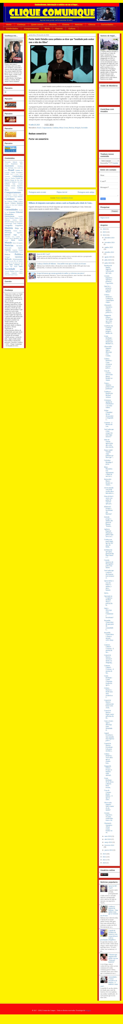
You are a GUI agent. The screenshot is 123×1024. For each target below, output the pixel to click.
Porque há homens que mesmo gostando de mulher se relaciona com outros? (61, 273)
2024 (104, 235)
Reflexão (8, 259)
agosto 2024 (109, 257)
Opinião (8, 250)
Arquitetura (14, 164)
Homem (15, 230)
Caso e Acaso (14, 174)
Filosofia (7, 221)
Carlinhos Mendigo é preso (108, 462)
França (12, 221)
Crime (15, 201)
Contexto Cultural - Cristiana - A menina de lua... (109, 669)
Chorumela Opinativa (11, 182)
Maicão (11, 238)
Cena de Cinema (10, 178)
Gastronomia (8, 223)
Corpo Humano (18, 196)
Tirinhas (12, 271)
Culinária (20, 205)
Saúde (21, 266)
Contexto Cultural (18, 195)
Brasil (39, 127)
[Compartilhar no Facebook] (51, 125)
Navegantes (20, 243)
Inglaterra (20, 232)
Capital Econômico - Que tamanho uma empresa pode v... (109, 736)
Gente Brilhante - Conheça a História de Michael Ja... (108, 339)
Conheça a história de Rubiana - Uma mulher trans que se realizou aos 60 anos (61, 263)
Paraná (21, 250)
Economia (12, 212)
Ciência (91, 24)
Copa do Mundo (9, 196)
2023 (104, 854)
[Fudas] (10, 107)
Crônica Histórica (17, 203)
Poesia (21, 252)
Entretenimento (9, 216)
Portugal (7, 257)
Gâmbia (21, 221)
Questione (19, 257)
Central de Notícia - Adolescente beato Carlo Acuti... (109, 703)
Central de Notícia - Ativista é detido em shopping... (108, 658)
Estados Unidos (14, 218)
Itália (21, 235)
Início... (106, 593)
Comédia (20, 190)
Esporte (59, 29)
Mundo (8, 242)
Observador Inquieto (14, 248)
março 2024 (108, 842)
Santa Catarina (14, 264)
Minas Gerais (63, 127)
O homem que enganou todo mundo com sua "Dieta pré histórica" (113, 958)
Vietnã (15, 274)
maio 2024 (108, 836)
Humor (21, 230)
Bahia (6, 168)
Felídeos (15, 220)
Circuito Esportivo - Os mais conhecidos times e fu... (108, 816)
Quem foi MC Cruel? (43, 254)
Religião (77, 127)
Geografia (8, 225)
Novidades (20, 246)
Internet (7, 235)
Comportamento (31, 29)
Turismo (17, 271)
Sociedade (84, 127)
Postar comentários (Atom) (64, 198)
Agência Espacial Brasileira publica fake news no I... (108, 532)
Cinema (65, 24)
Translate (115, 163)
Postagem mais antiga (86, 192)
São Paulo (13, 266)
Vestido (12, 274)
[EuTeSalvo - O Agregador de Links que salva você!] (10, 122)
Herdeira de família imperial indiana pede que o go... (109, 269)
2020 (104, 863)
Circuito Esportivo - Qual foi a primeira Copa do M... (108, 279)
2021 (104, 860)
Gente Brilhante (18, 223)
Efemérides (9, 214)
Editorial (19, 212)
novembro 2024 (109, 242)
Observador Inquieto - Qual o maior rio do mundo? (109, 806)
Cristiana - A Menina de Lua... (108, 424)
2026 (104, 229)
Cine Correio (18, 184)
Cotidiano (55, 127)
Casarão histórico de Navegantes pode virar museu (108, 563)
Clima (6, 188)
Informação (8, 232)
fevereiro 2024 (109, 845)
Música (14, 243)
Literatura (7, 236)
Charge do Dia (14, 180)
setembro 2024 (109, 252)
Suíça (21, 269)
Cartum (7, 174)
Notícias (79, 24)
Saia (19, 263)
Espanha (20, 216)
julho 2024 (108, 260)
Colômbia (12, 188)
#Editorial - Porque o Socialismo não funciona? (108, 510)
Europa (21, 218)
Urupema (7, 273)
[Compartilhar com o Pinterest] (53, 125)
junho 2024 (108, 263)
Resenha (11, 261)
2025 (104, 232)
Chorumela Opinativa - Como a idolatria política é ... (108, 308)
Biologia (10, 168)
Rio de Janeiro (18, 261)
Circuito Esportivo (17, 186)
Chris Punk (20, 182)
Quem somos (37, 24)
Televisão (7, 271)
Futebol (16, 221)
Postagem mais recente (37, 192)
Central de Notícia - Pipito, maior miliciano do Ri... (109, 714)
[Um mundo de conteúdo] (5, 92)
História (52, 24)
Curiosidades (107, 24)
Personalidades (13, 252)
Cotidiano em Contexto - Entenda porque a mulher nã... (108, 329)
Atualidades (9, 166)
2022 (104, 857)
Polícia (7, 254)
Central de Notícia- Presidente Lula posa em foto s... (108, 747)
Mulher (20, 240)
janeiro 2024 (109, 850)
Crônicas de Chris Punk (11, 205)
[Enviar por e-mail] (45, 125)
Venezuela (7, 274)
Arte (21, 164)
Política (19, 254)
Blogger (88, 1010)
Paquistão (14, 250)
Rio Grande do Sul (9, 263)
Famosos (7, 220)
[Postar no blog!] (47, 125)
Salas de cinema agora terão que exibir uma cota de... (109, 443)
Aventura (20, 166)
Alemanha (7, 162)
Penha (6, 252)
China (21, 180)
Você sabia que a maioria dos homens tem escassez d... (109, 574)
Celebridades (12, 29)
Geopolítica (19, 225)
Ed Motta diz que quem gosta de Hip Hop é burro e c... (109, 553)
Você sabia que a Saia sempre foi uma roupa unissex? (109, 433)
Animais (15, 162)
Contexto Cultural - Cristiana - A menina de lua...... (109, 648)
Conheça (21, 24)
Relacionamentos (18, 259)
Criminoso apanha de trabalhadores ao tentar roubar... (109, 403)
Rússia (16, 263)
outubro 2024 (109, 247)
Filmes (21, 220)
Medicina (16, 238)
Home (8, 24)
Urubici (21, 271)
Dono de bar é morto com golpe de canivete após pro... (108, 499)
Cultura (72, 29)
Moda (47, 29)
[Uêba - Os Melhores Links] (10, 137)
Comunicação (8, 195)
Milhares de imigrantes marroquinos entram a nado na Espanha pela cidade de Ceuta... (61, 203)
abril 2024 (108, 839)
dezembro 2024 (109, 237)
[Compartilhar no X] (49, 125)
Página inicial (62, 192)
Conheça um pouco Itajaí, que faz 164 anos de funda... (108, 543)
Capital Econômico (17, 172)
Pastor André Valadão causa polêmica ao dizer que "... (108, 453)
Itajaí (15, 235)
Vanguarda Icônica (17, 273)
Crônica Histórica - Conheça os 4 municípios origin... (109, 298)
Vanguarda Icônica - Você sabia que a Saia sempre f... (108, 319)
